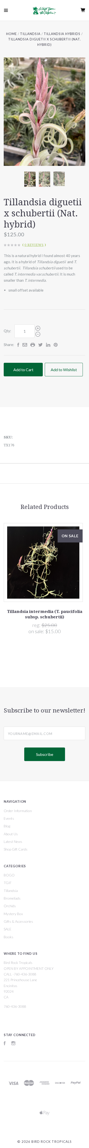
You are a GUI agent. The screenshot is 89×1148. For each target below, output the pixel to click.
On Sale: (36, 631)
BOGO (9, 875)
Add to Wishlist (64, 369)
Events (9, 818)
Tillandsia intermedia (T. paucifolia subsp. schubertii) (44, 614)
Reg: (37, 625)
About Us (11, 834)
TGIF (8, 883)
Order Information (18, 811)
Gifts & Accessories (18, 921)
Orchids (10, 906)
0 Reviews (34, 245)
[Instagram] (13, 1044)
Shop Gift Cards (15, 849)
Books (8, 937)
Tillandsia (11, 890)
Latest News (13, 841)
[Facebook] (5, 1044)
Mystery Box (13, 914)
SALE (7, 929)
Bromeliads (12, 898)
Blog (7, 826)
